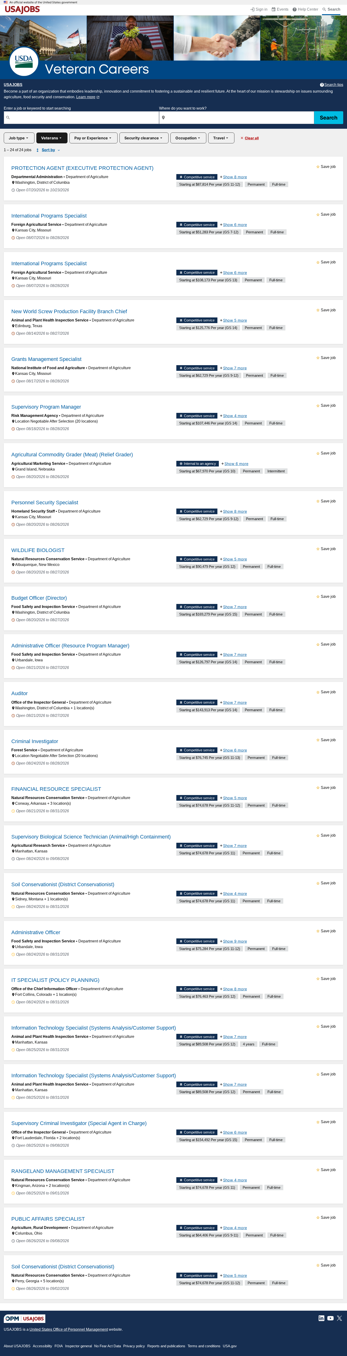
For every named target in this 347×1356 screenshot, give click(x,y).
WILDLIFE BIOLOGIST (37, 550)
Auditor (19, 693)
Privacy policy (134, 1346)
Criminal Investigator (34, 741)
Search (329, 118)
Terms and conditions (204, 1346)
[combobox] (81, 117)
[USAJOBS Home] (23, 10)
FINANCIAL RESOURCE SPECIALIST (56, 789)
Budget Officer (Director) (39, 598)
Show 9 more (235, 941)
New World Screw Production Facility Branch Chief (69, 311)
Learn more (85, 97)
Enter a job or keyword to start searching (37, 108)
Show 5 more (235, 320)
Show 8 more (235, 177)
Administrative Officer (35, 932)
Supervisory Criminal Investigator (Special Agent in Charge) (79, 1123)
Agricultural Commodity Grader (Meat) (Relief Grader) (72, 455)
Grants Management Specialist (46, 359)
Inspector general (78, 1346)
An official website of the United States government (43, 2)
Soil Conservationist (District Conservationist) (62, 884)
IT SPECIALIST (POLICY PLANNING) (55, 980)
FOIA (59, 1346)
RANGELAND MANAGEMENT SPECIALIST (62, 1171)
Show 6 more (235, 224)
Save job (328, 167)
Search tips (333, 85)
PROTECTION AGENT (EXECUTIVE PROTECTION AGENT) (82, 168)
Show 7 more (235, 368)
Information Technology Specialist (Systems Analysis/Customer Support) (93, 1028)
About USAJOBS (17, 1346)
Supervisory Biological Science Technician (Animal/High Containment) (91, 837)
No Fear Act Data (107, 1346)
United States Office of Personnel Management (69, 1329)
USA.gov (230, 1346)
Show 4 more (235, 415)
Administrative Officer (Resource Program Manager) (70, 646)
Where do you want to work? (183, 108)
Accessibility (42, 1346)
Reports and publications (166, 1346)
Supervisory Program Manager (46, 407)
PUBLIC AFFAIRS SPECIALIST (48, 1219)
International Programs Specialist (49, 216)
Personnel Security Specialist (44, 502)
